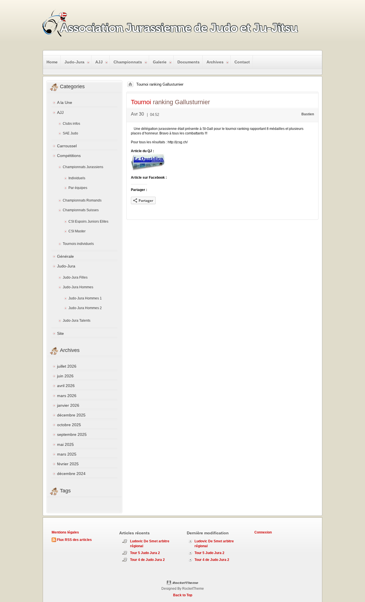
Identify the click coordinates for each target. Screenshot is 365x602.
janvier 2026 (68, 405)
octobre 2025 (69, 424)
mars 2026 (66, 395)
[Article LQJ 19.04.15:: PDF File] (148, 170)
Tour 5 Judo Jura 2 (145, 553)
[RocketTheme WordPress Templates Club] (182, 583)
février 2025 (68, 464)
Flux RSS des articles (74, 540)
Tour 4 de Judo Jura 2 (147, 560)
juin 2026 (65, 376)
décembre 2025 (71, 415)
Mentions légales (65, 532)
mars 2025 (66, 454)
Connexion (263, 532)
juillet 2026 (66, 366)
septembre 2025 (72, 434)
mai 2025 (65, 444)
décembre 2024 (71, 473)
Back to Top (182, 595)
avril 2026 (66, 385)
